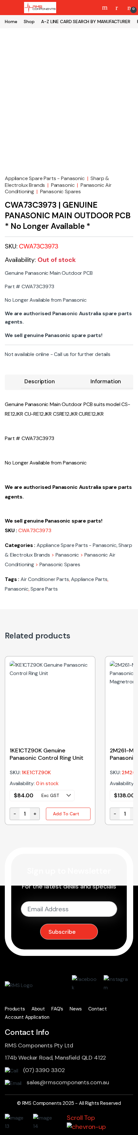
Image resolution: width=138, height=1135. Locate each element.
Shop (29, 21)
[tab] (39, 381)
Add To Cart (66, 814)
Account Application (27, 1017)
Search (105, 7)
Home (11, 21)
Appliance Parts (89, 579)
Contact (97, 1009)
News (76, 1009)
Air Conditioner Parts (45, 579)
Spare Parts (43, 588)
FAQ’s (57, 1009)
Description (39, 381)
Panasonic (63, 185)
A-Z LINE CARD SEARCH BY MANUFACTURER (85, 21)
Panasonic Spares (60, 191)
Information (106, 381)
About (38, 1009)
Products (15, 1009)
